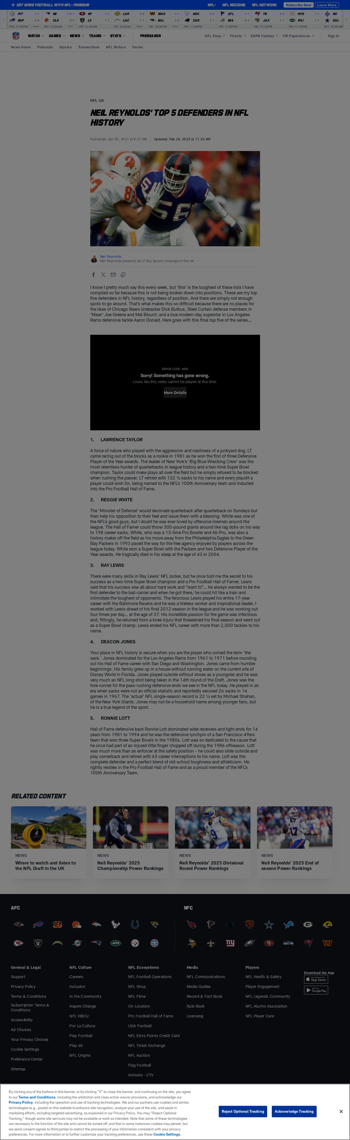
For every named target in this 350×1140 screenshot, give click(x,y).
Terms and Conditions (37, 1097)
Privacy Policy (21, 1102)
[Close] (341, 1112)
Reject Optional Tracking (243, 1111)
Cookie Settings (166, 1134)
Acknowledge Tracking (294, 1111)
